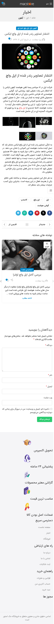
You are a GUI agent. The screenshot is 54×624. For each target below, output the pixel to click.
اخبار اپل (20, 28)
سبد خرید (46, 589)
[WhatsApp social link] (24, 213)
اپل (27, 18)
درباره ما (46, 552)
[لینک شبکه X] (43, 213)
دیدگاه (48, 345)
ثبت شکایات (45, 564)
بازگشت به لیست (27, 224)
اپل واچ (26, 28)
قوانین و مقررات (43, 578)
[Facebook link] (49, 213)
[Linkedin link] (30, 213)
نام (50, 375)
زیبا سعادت (37, 39)
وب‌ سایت (48, 397)
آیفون (20, 18)
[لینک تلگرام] (18, 213)
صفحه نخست (44, 527)
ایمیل (49, 386)
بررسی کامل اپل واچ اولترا (27, 275)
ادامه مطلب (27, 298)
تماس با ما (45, 558)
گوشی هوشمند (43, 205)
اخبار (48, 533)
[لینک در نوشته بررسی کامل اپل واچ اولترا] (27, 255)
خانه (34, 18)
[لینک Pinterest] (37, 213)
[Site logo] (27, 3)
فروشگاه (46, 539)
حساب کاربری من (42, 584)
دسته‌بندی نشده (27, 270)
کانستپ (24, 199)
